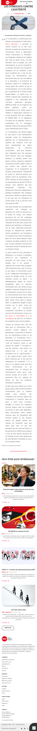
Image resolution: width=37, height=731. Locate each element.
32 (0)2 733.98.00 (9, 720)
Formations (5, 676)
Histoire (4, 670)
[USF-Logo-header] (9, 2)
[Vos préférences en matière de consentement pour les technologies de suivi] (34, 728)
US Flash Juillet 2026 (18, 610)
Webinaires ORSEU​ (7, 678)
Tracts (3, 693)
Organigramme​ (6, 664)
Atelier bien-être (6, 683)
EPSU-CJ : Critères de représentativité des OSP (18, 570)
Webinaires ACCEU (7, 680)
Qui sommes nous (6, 662)
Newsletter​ (5, 703)
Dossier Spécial (6, 691)
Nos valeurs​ (5, 668)
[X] (27, 728)
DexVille (22, 724)
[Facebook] (21, 728)
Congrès (4, 688)
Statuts (4, 666)
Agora (3, 699)
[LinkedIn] (24, 728)
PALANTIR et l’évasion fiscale (18, 531)
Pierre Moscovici (11, 44)
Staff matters (5, 701)
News (3, 705)
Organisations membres (8, 659)
